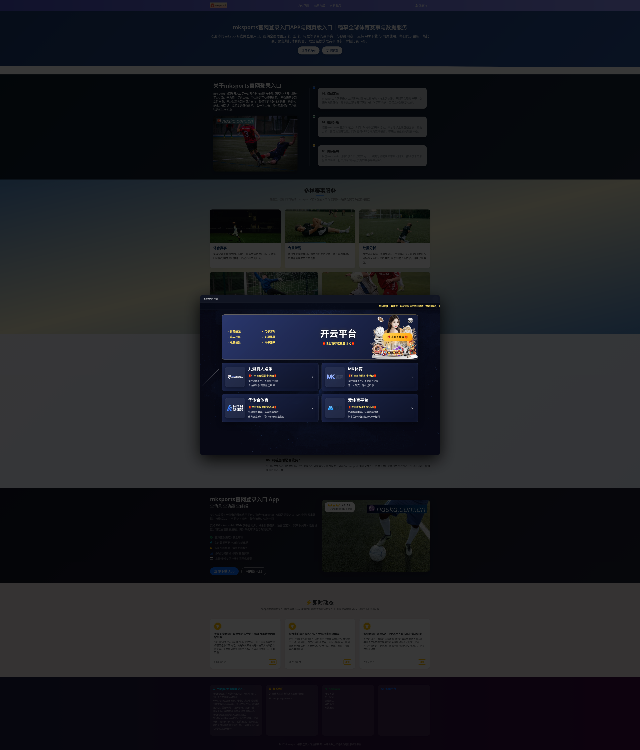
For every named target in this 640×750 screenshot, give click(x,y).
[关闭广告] (435, 299)
